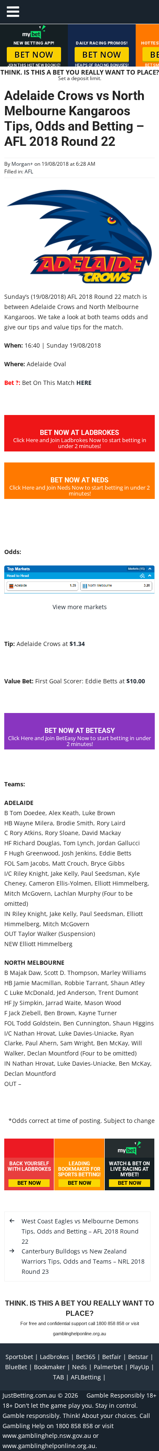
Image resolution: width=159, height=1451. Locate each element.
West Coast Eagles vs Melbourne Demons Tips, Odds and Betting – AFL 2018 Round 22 (80, 1231)
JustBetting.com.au (29, 1395)
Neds (79, 1367)
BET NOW (33, 54)
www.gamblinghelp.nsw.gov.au (47, 1436)
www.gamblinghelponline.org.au (49, 1446)
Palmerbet (108, 1367)
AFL (29, 171)
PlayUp (139, 1367)
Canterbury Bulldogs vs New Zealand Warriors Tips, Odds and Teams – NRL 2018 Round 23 (83, 1261)
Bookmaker (49, 1367)
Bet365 (85, 1357)
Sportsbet (19, 1357)
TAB (58, 1377)
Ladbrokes (54, 1357)
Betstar (138, 1357)
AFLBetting (86, 1377)
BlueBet (16, 1367)
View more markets (80, 607)
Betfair (111, 1357)
